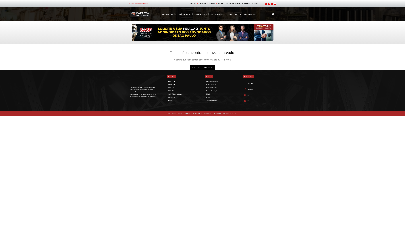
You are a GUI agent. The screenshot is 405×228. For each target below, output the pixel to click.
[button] (273, 14)
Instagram (250, 89)
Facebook (250, 83)
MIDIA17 (234, 113)
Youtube (250, 101)
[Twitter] (272, 4)
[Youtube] (275, 4)
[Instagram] (269, 4)
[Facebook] (266, 4)
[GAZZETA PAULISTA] (139, 14)
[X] (245, 95)
